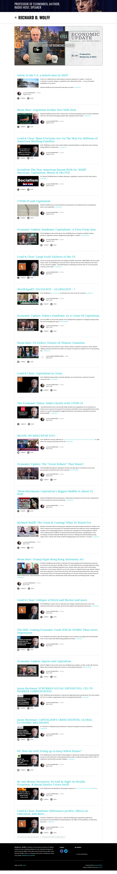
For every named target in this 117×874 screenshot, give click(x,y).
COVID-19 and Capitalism (33, 201)
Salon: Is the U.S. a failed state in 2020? (42, 75)
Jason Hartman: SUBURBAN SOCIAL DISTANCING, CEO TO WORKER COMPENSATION (55, 690)
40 (46, 837)
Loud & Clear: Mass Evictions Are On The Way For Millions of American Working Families (57, 140)
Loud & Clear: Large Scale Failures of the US (46, 256)
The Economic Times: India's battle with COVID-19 (50, 403)
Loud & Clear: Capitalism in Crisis (39, 373)
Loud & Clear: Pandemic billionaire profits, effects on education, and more (52, 812)
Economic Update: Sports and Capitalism (44, 661)
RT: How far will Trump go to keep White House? (49, 751)
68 (61, 837)
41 (49, 837)
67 (58, 837)
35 (31, 837)
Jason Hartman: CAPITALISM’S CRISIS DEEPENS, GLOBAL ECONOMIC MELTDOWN (54, 721)
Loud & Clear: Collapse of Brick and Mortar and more (52, 600)
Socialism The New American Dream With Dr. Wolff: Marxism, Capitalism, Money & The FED (51, 171)
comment (22, 98)
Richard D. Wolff (34, 17)
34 (28, 837)
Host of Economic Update (58, 45)
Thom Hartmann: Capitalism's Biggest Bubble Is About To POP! (55, 493)
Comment (23, 158)
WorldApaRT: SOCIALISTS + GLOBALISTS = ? (46, 289)
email (24, 865)
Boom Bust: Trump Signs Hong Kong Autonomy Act (50, 559)
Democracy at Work (28, 855)
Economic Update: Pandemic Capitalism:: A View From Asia (56, 229)
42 (52, 837)
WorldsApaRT (55, 293)
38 (40, 837)
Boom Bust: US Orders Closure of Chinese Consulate (51, 342)
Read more (77, 87)
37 (37, 837)
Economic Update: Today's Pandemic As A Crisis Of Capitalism (58, 315)
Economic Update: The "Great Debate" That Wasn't (50, 464)
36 (34, 837)
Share (31, 98)
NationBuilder (98, 865)
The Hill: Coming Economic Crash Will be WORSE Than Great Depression (57, 631)
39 (43, 837)
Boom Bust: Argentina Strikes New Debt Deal (46, 109)
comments (22, 424)
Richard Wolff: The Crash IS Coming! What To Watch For (54, 522)
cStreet (100, 867)
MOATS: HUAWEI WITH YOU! (36, 435)
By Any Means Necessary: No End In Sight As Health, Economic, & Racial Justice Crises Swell (51, 783)
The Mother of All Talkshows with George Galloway (79, 439)
